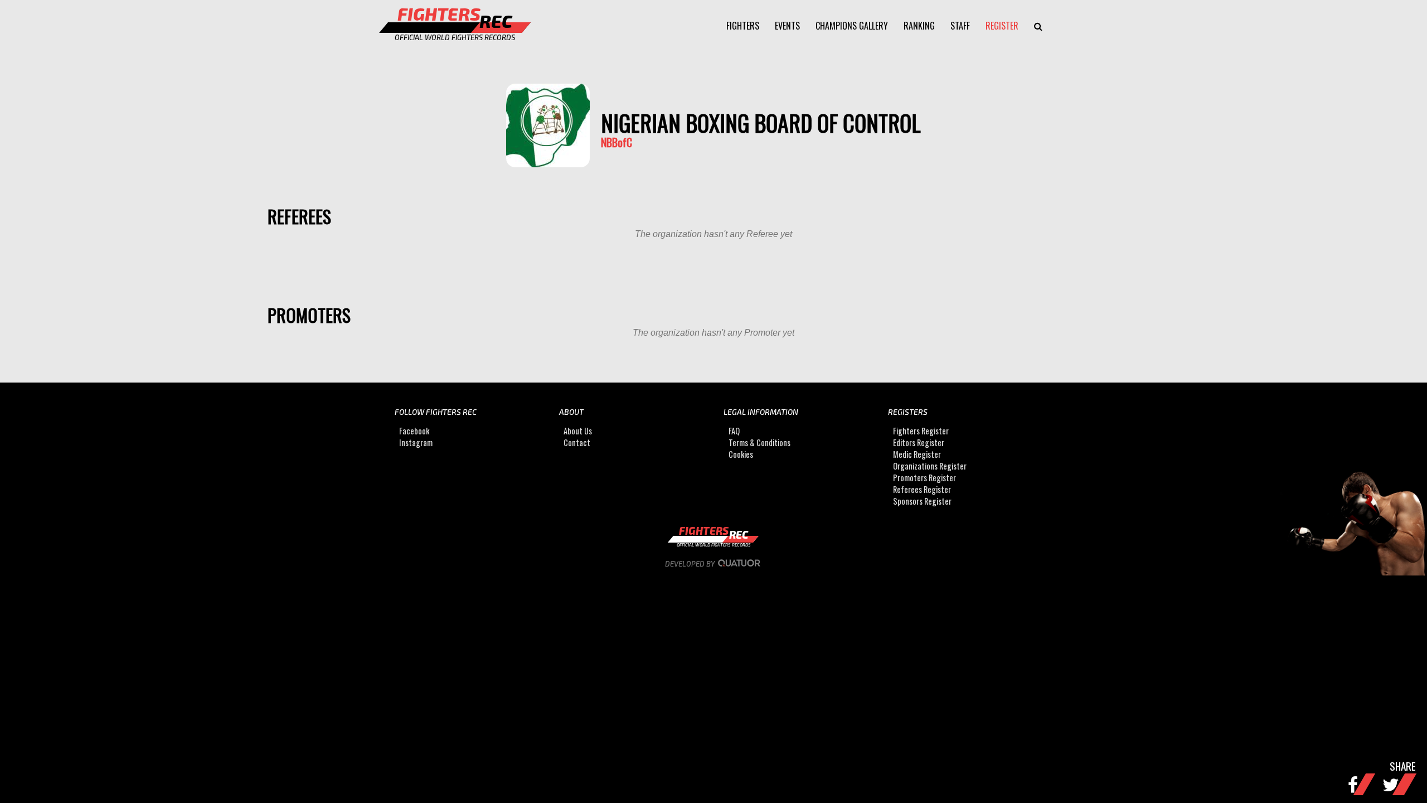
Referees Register (922, 489)
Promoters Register (924, 477)
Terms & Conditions (759, 442)
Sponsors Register (922, 501)
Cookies (741, 454)
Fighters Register (921, 430)
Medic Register (917, 454)
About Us (578, 430)
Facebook (414, 430)
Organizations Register (930, 466)
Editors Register (918, 442)
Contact (577, 442)
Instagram (416, 442)
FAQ (734, 430)
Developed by (690, 563)
